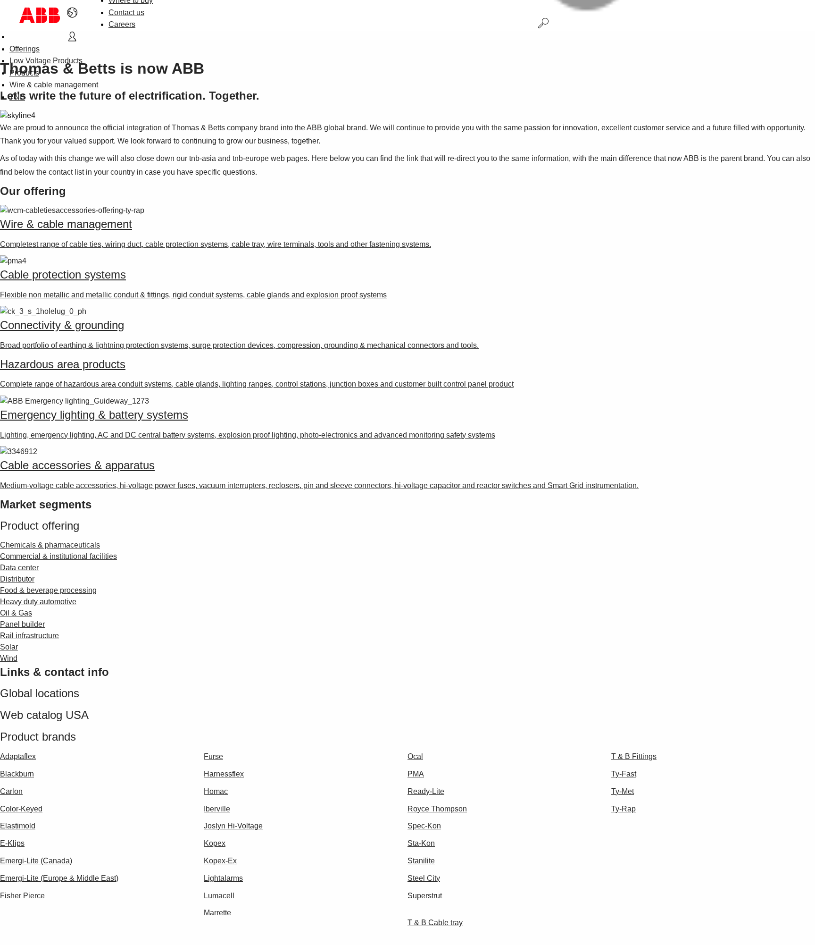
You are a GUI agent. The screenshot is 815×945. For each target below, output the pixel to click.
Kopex (214, 843)
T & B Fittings (634, 756)
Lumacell (219, 896)
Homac (216, 791)
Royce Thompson (437, 809)
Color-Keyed (21, 809)
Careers (121, 24)
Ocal (415, 756)
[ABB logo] (39, 15)
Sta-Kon (421, 843)
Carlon (11, 791)
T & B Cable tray (435, 923)
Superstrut (425, 896)
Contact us (126, 12)
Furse (213, 756)
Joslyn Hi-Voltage (233, 826)
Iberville (217, 809)
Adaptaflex (18, 756)
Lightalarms (223, 878)
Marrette (217, 913)
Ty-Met (622, 791)
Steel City (424, 878)
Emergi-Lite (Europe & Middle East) (59, 878)
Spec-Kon (424, 826)
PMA (416, 774)
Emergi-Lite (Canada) (36, 861)
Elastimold (17, 826)
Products (24, 73)
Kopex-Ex (220, 861)
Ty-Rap (623, 809)
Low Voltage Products (46, 61)
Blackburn (17, 774)
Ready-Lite (426, 791)
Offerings (24, 49)
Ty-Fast (623, 774)
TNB (17, 97)
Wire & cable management (53, 85)
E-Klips (12, 843)
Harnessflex (224, 774)
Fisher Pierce (22, 896)
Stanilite (421, 861)
